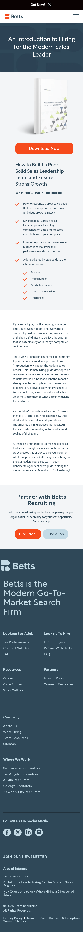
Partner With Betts (58, 648)
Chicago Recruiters (17, 786)
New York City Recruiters (21, 792)
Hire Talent (28, 534)
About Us (10, 726)
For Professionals (16, 642)
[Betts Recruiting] (23, 16)
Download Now (44, 149)
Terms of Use (35, 918)
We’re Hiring (12, 732)
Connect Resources (59, 684)
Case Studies (13, 684)
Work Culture (13, 690)
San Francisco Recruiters (21, 768)
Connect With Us (16, 648)
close (50, 5)
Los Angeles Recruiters (20, 774)
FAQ (6, 654)
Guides (8, 678)
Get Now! (38, 5)
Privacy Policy (12, 918)
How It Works (54, 678)
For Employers (54, 642)
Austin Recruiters (16, 780)
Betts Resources (15, 738)
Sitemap (9, 744)
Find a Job (55, 534)
